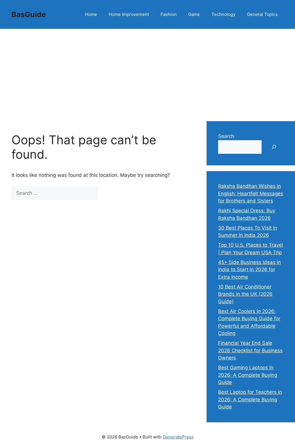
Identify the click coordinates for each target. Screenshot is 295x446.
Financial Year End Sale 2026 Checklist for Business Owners (250, 350)
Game (194, 14)
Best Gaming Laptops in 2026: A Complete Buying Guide (247, 375)
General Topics (262, 14)
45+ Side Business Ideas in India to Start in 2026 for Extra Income (249, 269)
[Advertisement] (147, 72)
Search (226, 136)
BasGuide (29, 14)
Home (91, 14)
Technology (223, 14)
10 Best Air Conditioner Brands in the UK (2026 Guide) (245, 294)
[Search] (107, 193)
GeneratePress (178, 437)
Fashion (168, 14)
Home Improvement (129, 14)
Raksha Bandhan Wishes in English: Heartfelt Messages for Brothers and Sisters (250, 193)
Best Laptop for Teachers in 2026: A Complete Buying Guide (250, 399)
